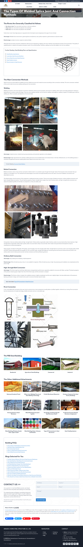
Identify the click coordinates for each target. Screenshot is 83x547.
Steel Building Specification (13, 54)
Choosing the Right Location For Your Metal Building (19, 467)
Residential (13, 372)
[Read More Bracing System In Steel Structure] (13, 405)
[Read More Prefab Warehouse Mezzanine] (51, 386)
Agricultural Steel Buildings (32, 372)
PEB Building (28, 3)
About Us (55, 533)
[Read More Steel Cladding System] (70, 423)
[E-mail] (72, 544)
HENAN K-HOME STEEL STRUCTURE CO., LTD (17, 543)
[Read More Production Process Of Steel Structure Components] (70, 405)
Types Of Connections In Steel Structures (23, 281)
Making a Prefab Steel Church (14, 468)
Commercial (51, 372)
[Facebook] (5, 1)
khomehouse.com (22, 538)
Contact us (55, 532)
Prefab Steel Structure (45, 3)
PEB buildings (54, 511)
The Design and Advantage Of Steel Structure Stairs (51, 413)
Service (45, 533)
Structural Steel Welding (19, 164)
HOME (18, 3)
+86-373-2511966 (68, 537)
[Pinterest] (11, 1)
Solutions (29, 6)
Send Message (41, 500)
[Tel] (75, 544)
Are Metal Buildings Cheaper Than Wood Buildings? (19, 464)
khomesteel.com (7, 539)
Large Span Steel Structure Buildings (15, 56)
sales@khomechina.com (75, 1)
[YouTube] (9, 1)
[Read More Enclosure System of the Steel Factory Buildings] (70, 386)
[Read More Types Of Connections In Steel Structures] (51, 423)
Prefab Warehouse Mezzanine (51, 394)
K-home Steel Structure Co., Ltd (11, 509)
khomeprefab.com (31, 538)
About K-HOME (43, 6)
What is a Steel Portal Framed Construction (17, 450)
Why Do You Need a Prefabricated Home (16, 473)
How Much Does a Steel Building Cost (15, 447)
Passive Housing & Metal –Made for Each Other (18, 470)
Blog (55, 6)
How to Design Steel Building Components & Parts (18, 445)
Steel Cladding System (12, 60)
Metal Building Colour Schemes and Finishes (33, 431)
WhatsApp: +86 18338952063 (70, 538)
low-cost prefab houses (62, 511)
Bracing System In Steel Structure (14, 62)
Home (44, 532)
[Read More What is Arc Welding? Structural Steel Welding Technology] (32, 386)
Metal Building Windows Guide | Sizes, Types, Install (13, 431)
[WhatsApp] (77, 544)
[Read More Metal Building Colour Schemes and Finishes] (32, 423)
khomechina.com (14, 538)
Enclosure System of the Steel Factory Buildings (70, 395)
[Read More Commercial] (51, 364)
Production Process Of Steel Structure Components (70, 413)
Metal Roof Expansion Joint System (32, 413)
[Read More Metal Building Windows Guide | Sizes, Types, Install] (13, 423)
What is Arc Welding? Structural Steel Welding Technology (32, 395)
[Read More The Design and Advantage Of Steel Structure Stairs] (51, 405)
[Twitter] (7, 1)
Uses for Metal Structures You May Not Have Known (19, 472)
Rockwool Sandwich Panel (13, 394)
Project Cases (62, 3)
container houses (70, 511)
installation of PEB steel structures (68, 509)
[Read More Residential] (13, 364)
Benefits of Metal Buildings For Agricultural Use (18, 465)
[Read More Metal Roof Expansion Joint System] (32, 405)
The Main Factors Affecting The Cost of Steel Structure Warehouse (22, 459)
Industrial (70, 372)
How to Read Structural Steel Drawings (15, 58)
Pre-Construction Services (13, 448)
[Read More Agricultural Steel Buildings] (32, 364)
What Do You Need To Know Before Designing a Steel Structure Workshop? (24, 475)
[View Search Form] (79, 5)
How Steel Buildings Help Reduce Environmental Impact (20, 460)
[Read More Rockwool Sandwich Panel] (13, 386)
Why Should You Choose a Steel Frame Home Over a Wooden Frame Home (24, 476)
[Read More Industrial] (70, 364)
